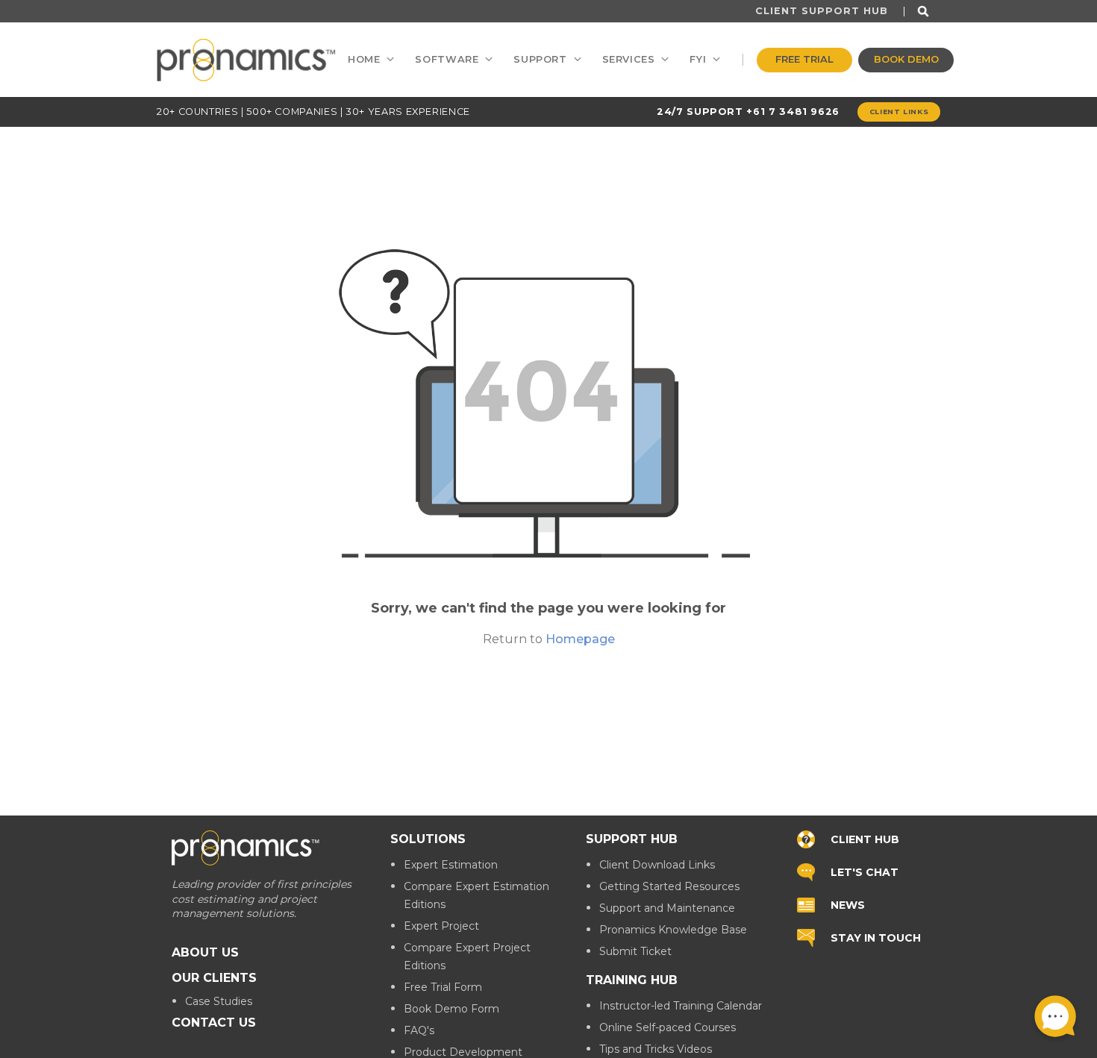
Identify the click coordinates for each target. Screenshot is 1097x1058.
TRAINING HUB (632, 980)
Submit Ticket (635, 951)
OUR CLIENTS (214, 977)
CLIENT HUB (865, 838)
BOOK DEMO (906, 59)
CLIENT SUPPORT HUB (821, 10)
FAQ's (419, 1030)
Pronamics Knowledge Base (673, 929)
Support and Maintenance (667, 908)
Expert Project (441, 926)
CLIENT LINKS (899, 111)
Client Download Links (657, 864)
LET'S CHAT (864, 871)
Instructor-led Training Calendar (680, 1005)
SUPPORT (539, 59)
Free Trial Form (443, 987)
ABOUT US (205, 952)
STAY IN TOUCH (876, 937)
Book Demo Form (451, 1008)
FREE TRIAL (804, 59)
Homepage (580, 639)
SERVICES (628, 59)
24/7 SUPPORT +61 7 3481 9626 (748, 111)
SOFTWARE (446, 59)
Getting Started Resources (669, 886)
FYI (698, 59)
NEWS (848, 904)
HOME (364, 59)
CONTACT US (214, 1022)
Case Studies (218, 1000)
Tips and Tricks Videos (655, 1049)
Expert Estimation (451, 864)
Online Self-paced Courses (667, 1027)
